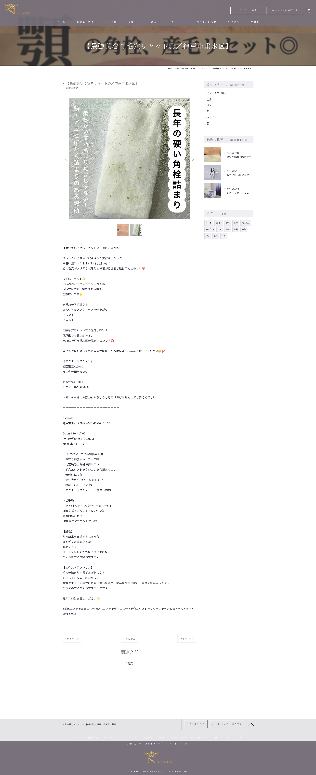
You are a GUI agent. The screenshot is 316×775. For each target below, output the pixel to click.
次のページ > (187, 638)
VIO (209, 105)
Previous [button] (66, 158)
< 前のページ (72, 638)
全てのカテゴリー (217, 93)
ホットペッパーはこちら (286, 10)
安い (208, 235)
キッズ (210, 117)
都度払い (246, 222)
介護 (224, 235)
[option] (129, 158)
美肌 (228, 229)
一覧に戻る (129, 638)
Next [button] (193, 158)
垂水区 (219, 222)
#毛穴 (129, 663)
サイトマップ (182, 743)
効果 (244, 229)
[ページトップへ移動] (251, 724)
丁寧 (220, 229)
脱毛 (228, 222)
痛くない (210, 229)
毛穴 (236, 222)
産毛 (216, 235)
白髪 (236, 229)
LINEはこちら (248, 10)
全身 (209, 99)
